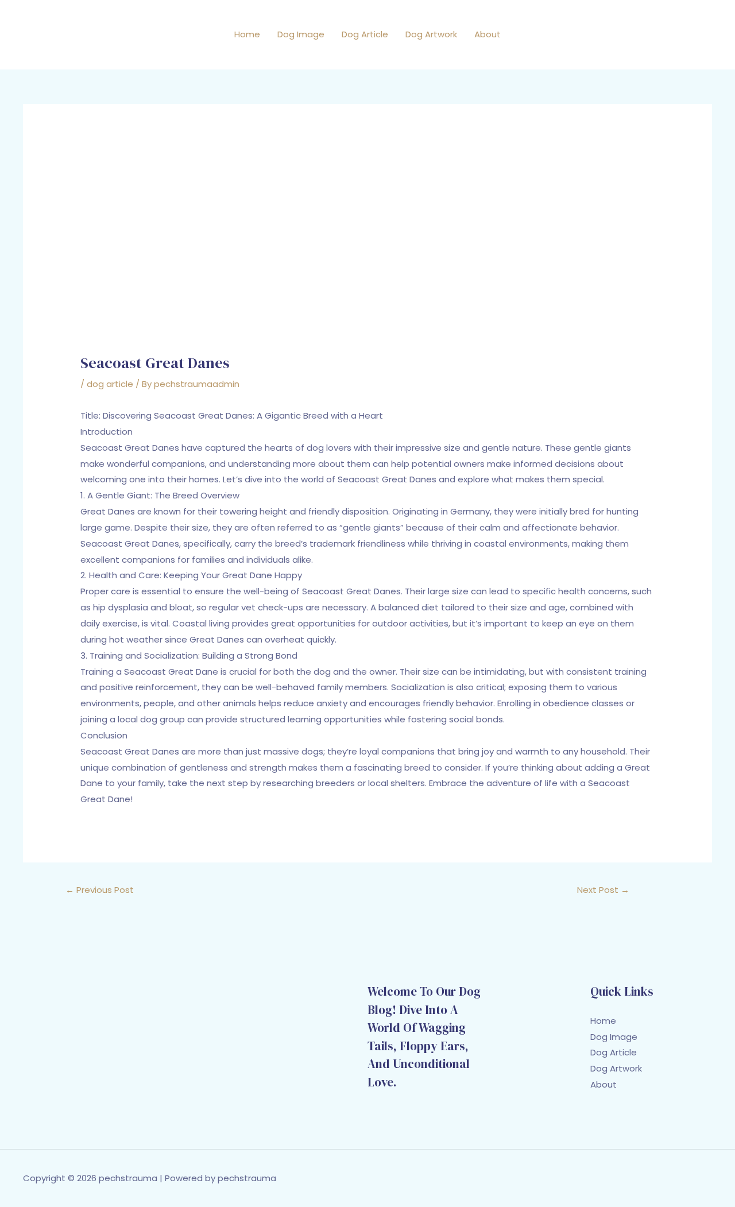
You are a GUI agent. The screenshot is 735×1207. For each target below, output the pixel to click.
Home (247, 34)
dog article (110, 384)
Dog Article (365, 34)
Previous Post (99, 890)
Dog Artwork (431, 34)
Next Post (603, 890)
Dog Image (300, 34)
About (487, 34)
